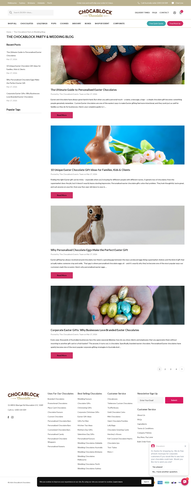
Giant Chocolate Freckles (117, 421)
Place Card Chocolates (57, 408)
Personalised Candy (56, 434)
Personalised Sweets (56, 446)
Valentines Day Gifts (86, 434)
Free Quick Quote (156, 23)
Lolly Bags (111, 425)
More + (110, 452)
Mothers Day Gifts (85, 430)
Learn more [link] (118, 482)
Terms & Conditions (145, 428)
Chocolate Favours (55, 412)
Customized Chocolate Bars (59, 430)
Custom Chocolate (55, 416)
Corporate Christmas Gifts (88, 412)
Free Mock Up (175, 23)
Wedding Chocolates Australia (90, 447)
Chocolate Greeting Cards (118, 430)
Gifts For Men (83, 421)
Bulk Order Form (144, 441)
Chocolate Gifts (84, 403)
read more (62, 115)
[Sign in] (174, 13)
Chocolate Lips (113, 443)
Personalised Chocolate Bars (59, 421)
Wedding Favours (85, 399)
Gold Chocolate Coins (116, 412)
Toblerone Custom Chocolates (120, 403)
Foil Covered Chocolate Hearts (119, 438)
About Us (141, 415)
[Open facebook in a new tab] (8, 417)
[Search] (11, 13)
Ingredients (142, 424)
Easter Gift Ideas (84, 416)
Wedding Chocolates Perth (89, 464)
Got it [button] (146, 482)
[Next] (182, 369)
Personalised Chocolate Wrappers (57, 440)
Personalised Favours (86, 438)
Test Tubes (112, 447)
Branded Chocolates (56, 399)
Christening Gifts (85, 408)
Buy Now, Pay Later (145, 437)
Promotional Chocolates (57, 403)
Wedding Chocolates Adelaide (90, 443)
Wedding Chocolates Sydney (89, 468)
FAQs (139, 419)
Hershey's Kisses (114, 434)
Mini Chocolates (114, 416)
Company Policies (144, 433)
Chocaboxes (112, 399)
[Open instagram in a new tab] (12, 417)
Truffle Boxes (113, 408)
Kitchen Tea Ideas (85, 425)
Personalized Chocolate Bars (59, 425)
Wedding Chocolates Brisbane (90, 452)
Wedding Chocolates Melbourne (86, 458)
